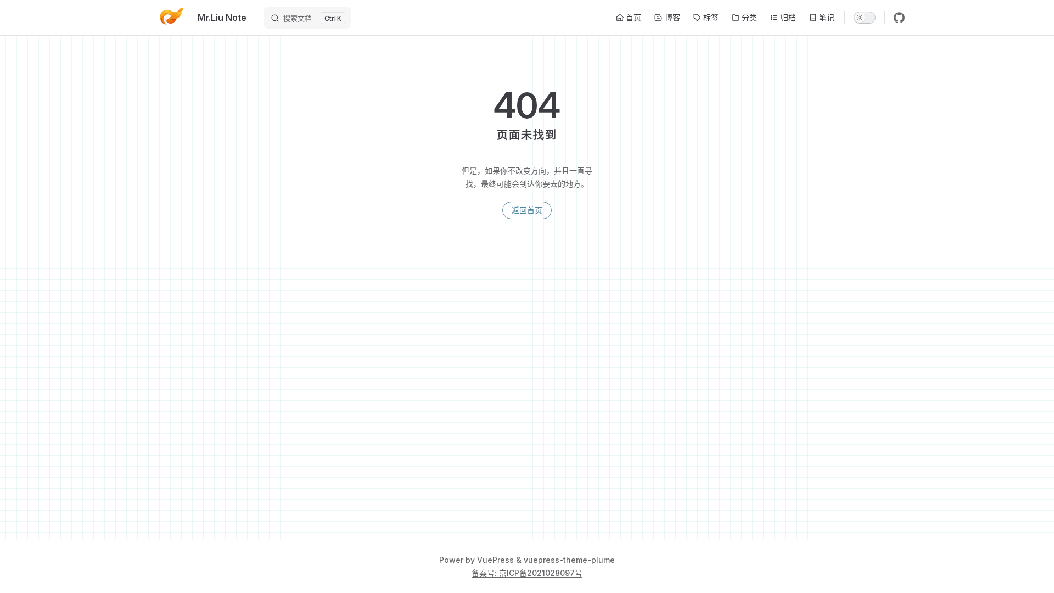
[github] (899, 17)
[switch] (865, 18)
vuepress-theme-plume (569, 559)
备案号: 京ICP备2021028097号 (527, 573)
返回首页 (527, 210)
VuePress (495, 559)
